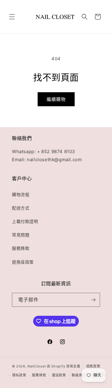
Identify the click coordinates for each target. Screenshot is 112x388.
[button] (12, 16)
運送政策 (59, 375)
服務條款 (20, 248)
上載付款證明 (25, 221)
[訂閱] (93, 300)
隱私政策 (19, 375)
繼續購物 (56, 99)
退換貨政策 (23, 261)
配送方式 (20, 207)
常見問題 (20, 234)
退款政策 (93, 366)
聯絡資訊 (79, 375)
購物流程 (20, 194)
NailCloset (36, 366)
